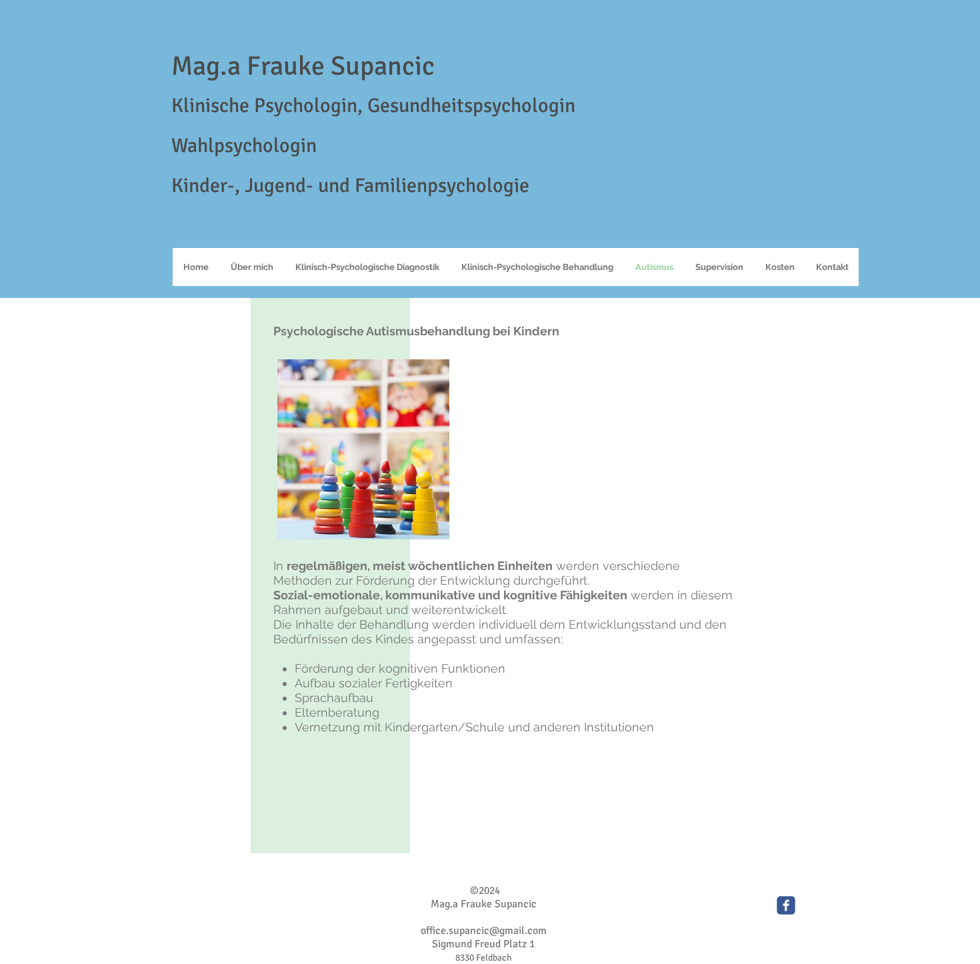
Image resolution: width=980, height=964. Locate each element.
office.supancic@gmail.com (484, 930)
